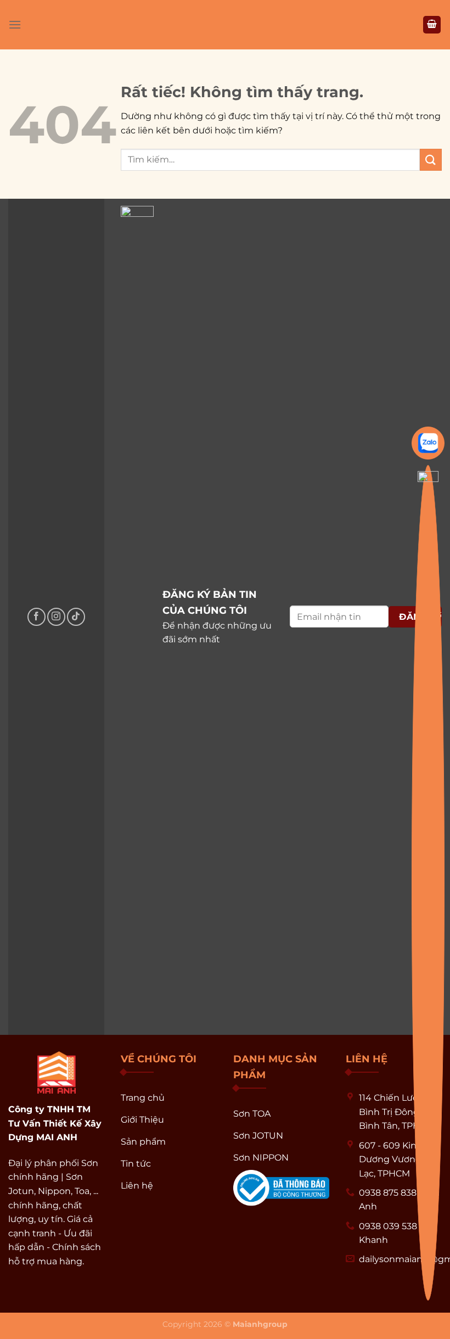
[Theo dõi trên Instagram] (56, 617)
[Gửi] (431, 159)
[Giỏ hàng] (432, 25)
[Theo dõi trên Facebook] (36, 617)
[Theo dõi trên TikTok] (76, 617)
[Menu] (14, 24)
